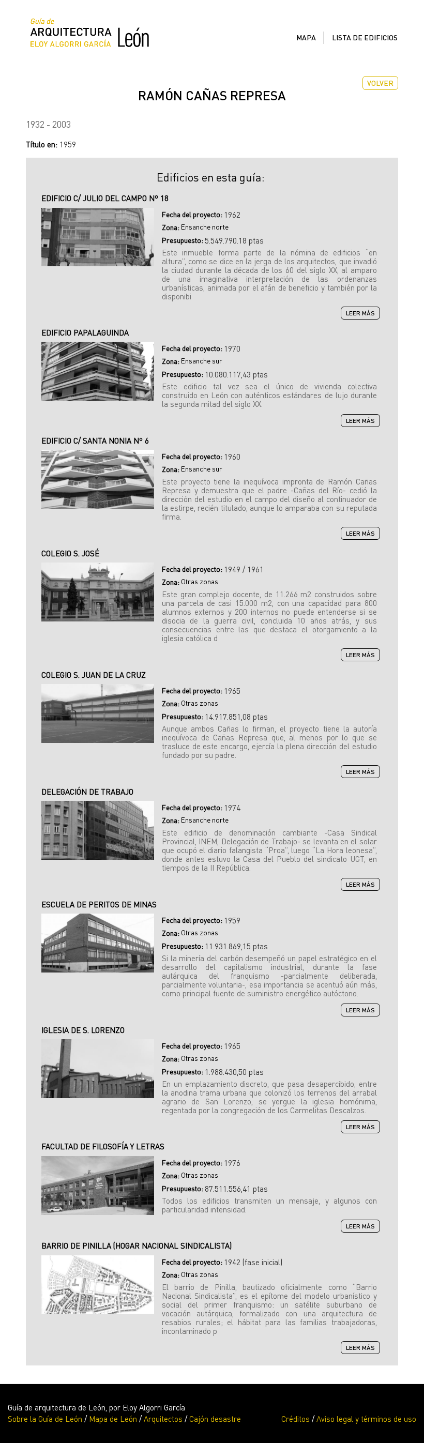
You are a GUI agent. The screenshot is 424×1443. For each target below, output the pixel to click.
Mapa (306, 37)
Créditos (295, 1418)
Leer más (363, 314)
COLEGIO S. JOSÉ (70, 553)
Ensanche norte (205, 226)
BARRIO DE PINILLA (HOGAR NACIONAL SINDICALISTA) (136, 1245)
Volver (380, 83)
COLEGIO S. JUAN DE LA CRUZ (93, 674)
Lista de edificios (365, 37)
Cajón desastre (215, 1418)
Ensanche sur (201, 360)
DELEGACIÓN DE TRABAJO (87, 791)
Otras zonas (199, 581)
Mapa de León (113, 1418)
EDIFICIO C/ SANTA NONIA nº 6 (95, 440)
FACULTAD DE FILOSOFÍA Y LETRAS (102, 1146)
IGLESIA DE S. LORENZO (83, 1030)
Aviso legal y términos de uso (366, 1418)
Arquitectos (163, 1418)
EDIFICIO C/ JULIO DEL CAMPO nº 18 (105, 198)
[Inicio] (93, 35)
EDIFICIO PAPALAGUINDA (85, 332)
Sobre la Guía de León (45, 1418)
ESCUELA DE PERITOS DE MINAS (99, 904)
